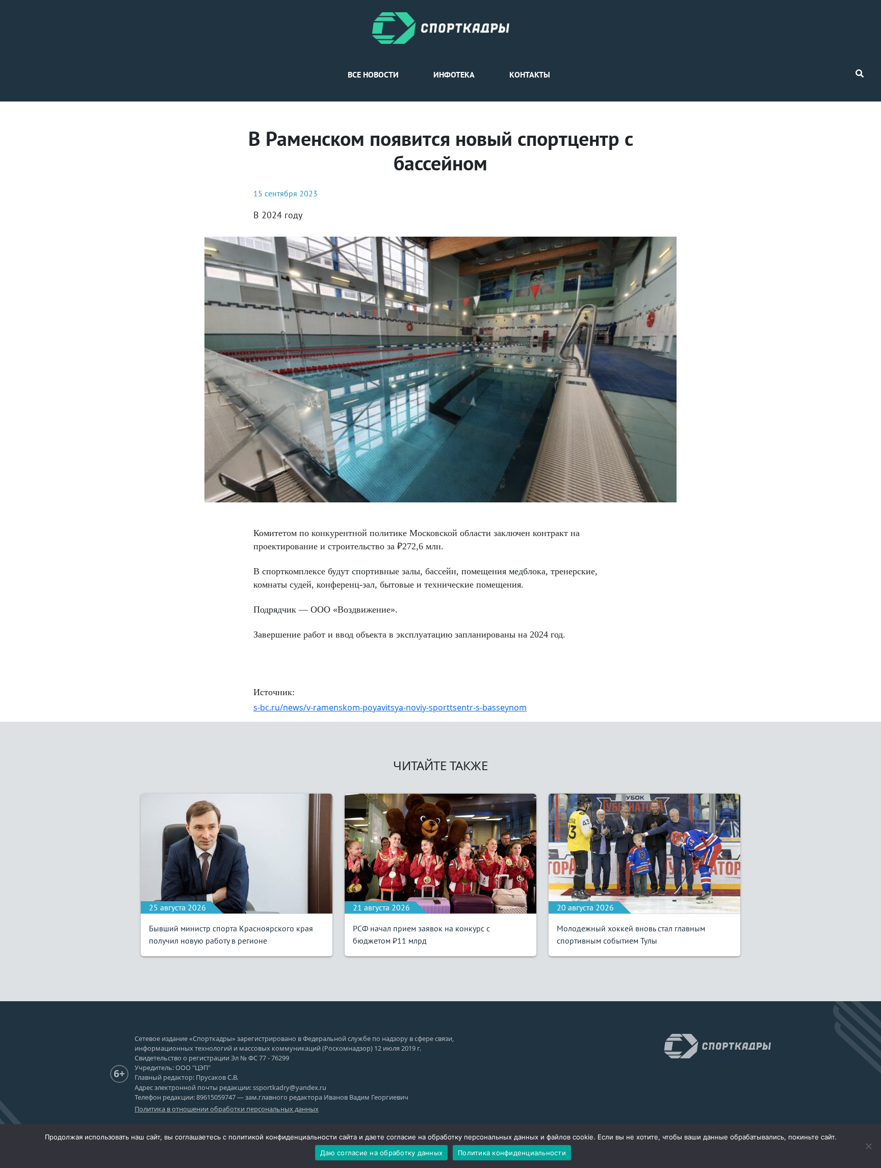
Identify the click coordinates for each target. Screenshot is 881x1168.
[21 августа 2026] (440, 852)
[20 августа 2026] (644, 852)
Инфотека (454, 74)
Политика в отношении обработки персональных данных (227, 1108)
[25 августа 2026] (236, 852)
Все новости (373, 74)
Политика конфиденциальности (512, 1153)
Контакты (529, 74)
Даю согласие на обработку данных (381, 1153)
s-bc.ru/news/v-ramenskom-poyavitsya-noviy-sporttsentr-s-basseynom (390, 707)
